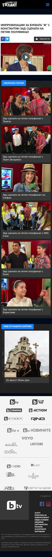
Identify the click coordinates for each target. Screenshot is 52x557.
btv (14, 400)
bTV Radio (14, 466)
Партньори (40, 531)
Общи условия (42, 520)
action (38, 409)
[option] (26, 357)
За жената (37, 444)
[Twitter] (7, 39)
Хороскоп (11, 451)
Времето (11, 444)
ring (38, 417)
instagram (48, 504)
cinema (14, 409)
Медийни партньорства (41, 523)
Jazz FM (9, 488)
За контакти (40, 529)
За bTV (37, 513)
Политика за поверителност (42, 516)
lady (14, 417)
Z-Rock (13, 474)
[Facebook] (3, 39)
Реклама (39, 527)
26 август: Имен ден (16, 380)
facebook (42, 504)
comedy (38, 400)
